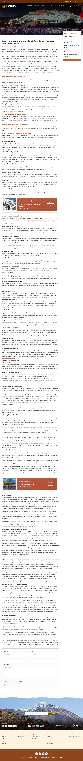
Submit (8, 685)
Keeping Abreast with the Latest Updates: (71, 50)
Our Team (4, 738)
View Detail (50, 206)
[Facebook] (36, 753)
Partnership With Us (6, 741)
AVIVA (61, 757)
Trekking (29, 6)
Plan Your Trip (77, 6)
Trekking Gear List (20, 741)
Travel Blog (4, 743)
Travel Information (20, 736)
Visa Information (50, 738)
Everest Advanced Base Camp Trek (29, 205)
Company (53, 6)
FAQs (18, 743)
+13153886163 (77, 1)
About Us (3, 736)
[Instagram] (43, 753)
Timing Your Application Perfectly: (69, 41)
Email (32, 651)
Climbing (44, 6)
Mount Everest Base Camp (8, 358)
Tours (37, 6)
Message (6, 664)
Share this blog (72, 60)
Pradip (21, 46)
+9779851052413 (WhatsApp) (75, 741)
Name (6, 651)
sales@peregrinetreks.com (74, 736)
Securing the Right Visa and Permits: (70, 37)
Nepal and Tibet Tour (26, 484)
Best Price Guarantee (21, 738)
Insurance (49, 741)
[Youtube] (46, 753)
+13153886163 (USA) (73, 738)
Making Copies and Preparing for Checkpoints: (71, 55)
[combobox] (32, 661)
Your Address (7, 658)
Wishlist (69, 1)
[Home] (23, 6)
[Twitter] (40, 753)
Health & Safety (50, 743)
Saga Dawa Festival (44, 388)
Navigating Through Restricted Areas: (71, 46)
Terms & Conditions (36, 736)
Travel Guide (49, 736)
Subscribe (52, 713)
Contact (61, 6)
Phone (32, 658)
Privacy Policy (35, 738)
